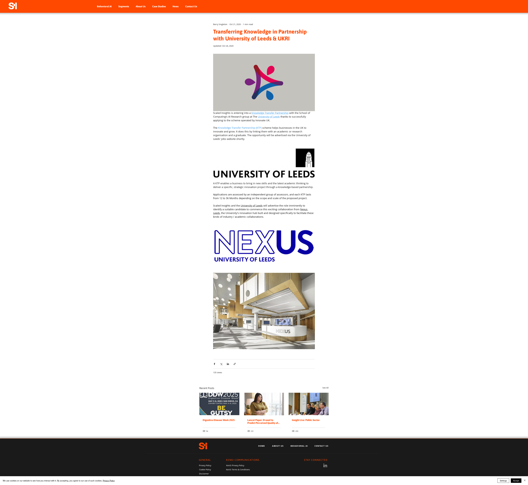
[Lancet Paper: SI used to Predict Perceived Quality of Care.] (264, 404)
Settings (503, 480)
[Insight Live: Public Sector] (309, 404)
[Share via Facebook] (214, 364)
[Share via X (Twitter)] (221, 364)
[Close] (524, 480)
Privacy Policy (109, 480)
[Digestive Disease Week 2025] (219, 404)
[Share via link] (234, 364)
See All (325, 387)
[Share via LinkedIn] (228, 364)
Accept (516, 480)
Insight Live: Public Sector (306, 420)
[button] (123, 6)
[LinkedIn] (325, 465)
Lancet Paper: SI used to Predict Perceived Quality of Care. (262, 421)
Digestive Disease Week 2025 (219, 420)
